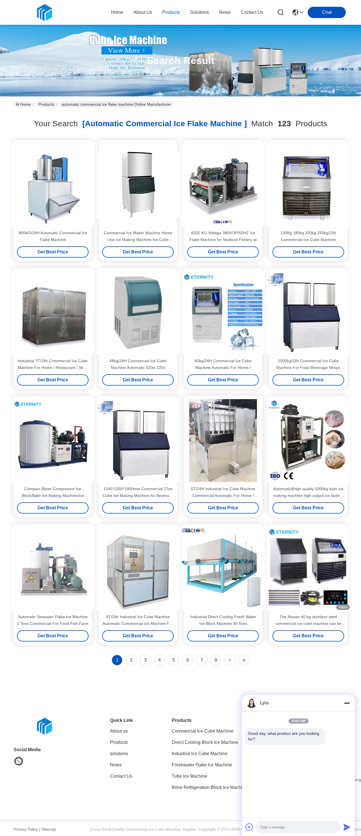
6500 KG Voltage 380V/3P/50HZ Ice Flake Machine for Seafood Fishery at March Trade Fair (223, 240)
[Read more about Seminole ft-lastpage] (244, 660)
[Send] (346, 827)
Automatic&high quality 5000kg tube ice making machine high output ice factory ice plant (308, 495)
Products (46, 104)
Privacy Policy (26, 829)
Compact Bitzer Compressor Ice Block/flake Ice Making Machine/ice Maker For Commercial (53, 495)
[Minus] (347, 703)
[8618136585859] (19, 761)
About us (119, 731)
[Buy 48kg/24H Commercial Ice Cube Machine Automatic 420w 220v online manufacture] (137, 312)
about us (142, 12)
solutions (199, 12)
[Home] (45, 733)
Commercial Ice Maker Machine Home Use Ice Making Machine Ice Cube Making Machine (138, 240)
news (225, 12)
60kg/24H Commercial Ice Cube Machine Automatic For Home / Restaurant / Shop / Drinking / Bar (223, 368)
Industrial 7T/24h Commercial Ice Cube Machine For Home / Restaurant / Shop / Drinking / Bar (53, 368)
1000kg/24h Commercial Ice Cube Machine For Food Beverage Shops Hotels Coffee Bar (308, 368)
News (116, 764)
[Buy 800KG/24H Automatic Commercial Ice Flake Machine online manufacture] (52, 184)
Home (117, 12)
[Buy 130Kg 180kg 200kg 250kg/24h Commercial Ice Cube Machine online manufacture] (308, 184)
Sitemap (48, 829)
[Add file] (249, 827)
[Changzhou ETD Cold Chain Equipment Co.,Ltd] (45, 12)
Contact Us (121, 776)
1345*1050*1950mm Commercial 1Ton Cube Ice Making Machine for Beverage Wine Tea (138, 495)
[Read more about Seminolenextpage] (230, 660)
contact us (252, 12)
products (171, 12)
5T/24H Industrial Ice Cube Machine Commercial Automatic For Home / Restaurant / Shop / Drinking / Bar (223, 495)
